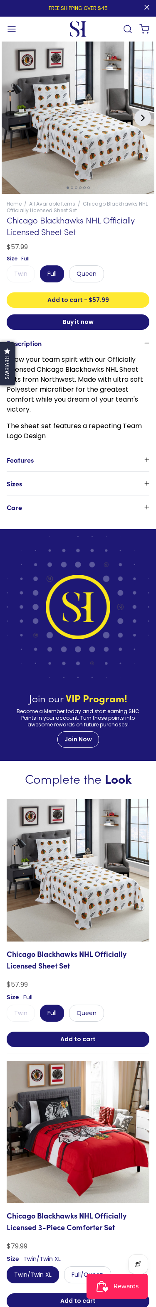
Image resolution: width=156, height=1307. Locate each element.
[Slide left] (13, 118)
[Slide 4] (80, 187)
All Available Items (52, 203)
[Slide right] (142, 118)
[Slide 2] (72, 187)
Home (14, 203)
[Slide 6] (88, 187)
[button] (12, 29)
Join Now (78, 739)
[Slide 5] (84, 187)
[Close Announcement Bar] (146, 7)
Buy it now (78, 322)
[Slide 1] (68, 187)
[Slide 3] (76, 187)
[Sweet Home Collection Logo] (78, 29)
